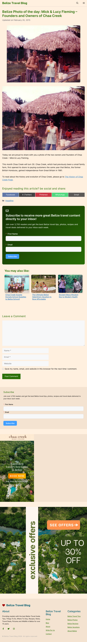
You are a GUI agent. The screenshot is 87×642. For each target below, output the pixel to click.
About (48, 626)
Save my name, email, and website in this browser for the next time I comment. (41, 369)
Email (10, 245)
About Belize (72, 631)
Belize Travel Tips (74, 616)
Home (48, 619)
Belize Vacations (74, 627)
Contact (49, 634)
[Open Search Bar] (77, 3)
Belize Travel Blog (14, 3)
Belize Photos (72, 620)
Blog (47, 623)
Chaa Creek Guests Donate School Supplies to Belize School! (15, 297)
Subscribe (12, 256)
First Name (13, 234)
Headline (9, 201)
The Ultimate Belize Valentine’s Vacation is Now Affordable (41, 297)
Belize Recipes (73, 624)
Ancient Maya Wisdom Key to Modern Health (68, 296)
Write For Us (50, 630)
